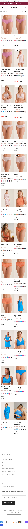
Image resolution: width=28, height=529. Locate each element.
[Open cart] (26, 8)
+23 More (16, 181)
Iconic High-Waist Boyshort (6, 70)
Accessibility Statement (14, 514)
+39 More (3, 78)
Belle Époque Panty (20, 387)
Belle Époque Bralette (20, 351)
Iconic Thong (18, 36)
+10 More (16, 358)
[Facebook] (2, 454)
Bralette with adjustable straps (19, 106)
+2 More (16, 78)
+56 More (3, 42)
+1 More (16, 394)
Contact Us (5, 463)
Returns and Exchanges (8, 471)
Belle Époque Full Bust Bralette (6, 387)
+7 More (2, 216)
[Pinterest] (9, 454)
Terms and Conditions (8, 474)
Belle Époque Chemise (18, 316)
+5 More (2, 114)
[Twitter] (5, 454)
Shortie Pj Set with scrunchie (19, 70)
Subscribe (8, 502)
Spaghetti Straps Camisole (6, 106)
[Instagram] (7, 454)
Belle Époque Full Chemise (6, 351)
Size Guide (5, 466)
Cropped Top (18, 210)
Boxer (16, 175)
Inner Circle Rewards (8, 486)
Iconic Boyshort (5, 36)
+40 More (16, 42)
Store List (4, 483)
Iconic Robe (4, 210)
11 (19, 441)
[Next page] (23, 441)
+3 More (16, 114)
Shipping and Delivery (8, 468)
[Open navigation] (2, 8)
